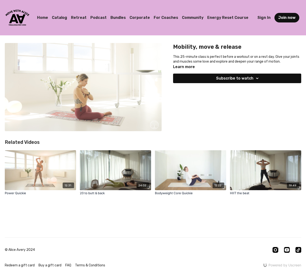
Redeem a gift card (20, 265)
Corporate (140, 17)
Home (42, 17)
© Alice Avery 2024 (20, 250)
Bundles (118, 17)
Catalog (59, 17)
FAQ (68, 265)
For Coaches (166, 17)
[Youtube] (287, 250)
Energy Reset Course (227, 17)
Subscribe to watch (234, 78)
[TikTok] (298, 250)
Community (192, 17)
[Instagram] (275, 250)
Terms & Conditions (90, 265)
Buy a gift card (49, 265)
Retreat (79, 17)
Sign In (264, 17)
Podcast (98, 17)
